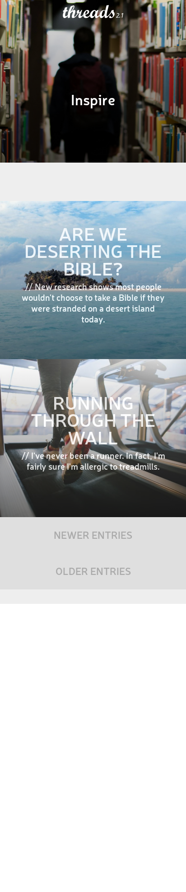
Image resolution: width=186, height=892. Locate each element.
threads (89, 12)
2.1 (120, 15)
